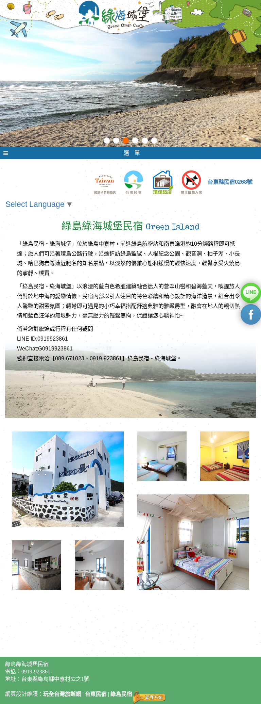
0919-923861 (35, 671)
